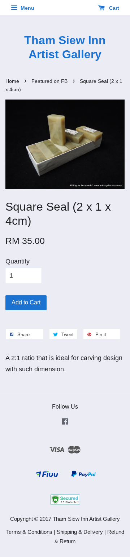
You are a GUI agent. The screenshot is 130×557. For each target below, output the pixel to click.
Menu (26, 8)
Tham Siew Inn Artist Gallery (65, 47)
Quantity (17, 261)
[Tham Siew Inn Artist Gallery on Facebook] (65, 422)
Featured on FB (49, 81)
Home (12, 81)
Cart (113, 8)
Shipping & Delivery (80, 532)
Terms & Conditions (29, 532)
